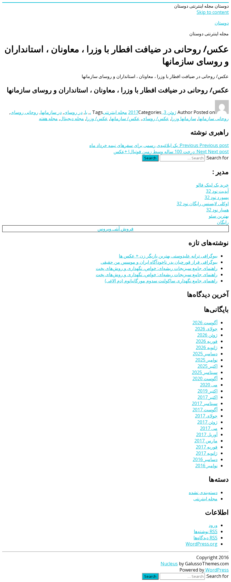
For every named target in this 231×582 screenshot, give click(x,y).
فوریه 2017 (206, 447)
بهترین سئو (219, 216)
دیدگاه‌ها (205, 538)
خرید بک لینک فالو (212, 185)
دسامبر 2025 (205, 354)
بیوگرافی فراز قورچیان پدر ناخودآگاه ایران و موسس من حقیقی (159, 262)
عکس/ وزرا (97, 118)
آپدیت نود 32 (217, 191)
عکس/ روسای (155, 118)
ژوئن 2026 (207, 335)
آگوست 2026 (204, 322)
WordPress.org (201, 544)
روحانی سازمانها (213, 118)
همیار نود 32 (217, 210)
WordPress (216, 570)
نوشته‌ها (205, 531)
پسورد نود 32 (217, 197)
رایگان (223, 222)
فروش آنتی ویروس (115, 229)
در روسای (73, 112)
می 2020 (208, 385)
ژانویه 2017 (206, 453)
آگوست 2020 (204, 378)
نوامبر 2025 (206, 360)
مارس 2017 (205, 441)
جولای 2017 (206, 416)
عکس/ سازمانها (125, 118)
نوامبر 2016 (206, 465)
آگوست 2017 (204, 409)
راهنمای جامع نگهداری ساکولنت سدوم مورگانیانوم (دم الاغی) (161, 281)
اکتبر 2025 (207, 366)
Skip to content (213, 12)
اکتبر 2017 (207, 397)
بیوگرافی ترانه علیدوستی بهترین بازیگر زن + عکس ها (168, 256)
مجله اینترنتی (115, 112)
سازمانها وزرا (183, 118)
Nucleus (169, 564)
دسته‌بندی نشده (203, 492)
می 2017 (208, 428)
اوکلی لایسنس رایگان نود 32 (203, 203)
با (86, 112)
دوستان (222, 23)
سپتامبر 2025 (204, 372)
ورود (213, 525)
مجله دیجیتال (72, 118)
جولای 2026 (206, 329)
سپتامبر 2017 (204, 403)
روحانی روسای (24, 112)
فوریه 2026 (206, 341)
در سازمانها (51, 112)
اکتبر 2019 (207, 391)
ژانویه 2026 (206, 347)
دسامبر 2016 (205, 459)
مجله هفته (48, 118)
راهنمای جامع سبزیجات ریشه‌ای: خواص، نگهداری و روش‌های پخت (156, 268)
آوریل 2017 (206, 434)
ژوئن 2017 (207, 422)
